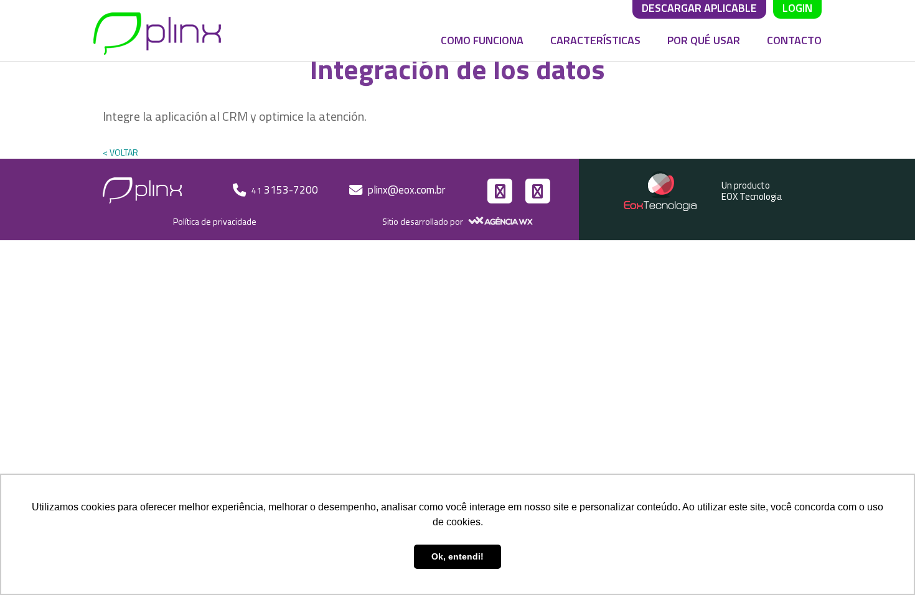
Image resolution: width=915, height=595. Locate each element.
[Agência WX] (499, 221)
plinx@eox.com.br (406, 190)
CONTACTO (794, 40)
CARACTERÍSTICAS (595, 40)
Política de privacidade (214, 221)
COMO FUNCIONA (482, 40)
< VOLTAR (120, 152)
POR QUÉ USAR (703, 40)
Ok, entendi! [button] (457, 556)
